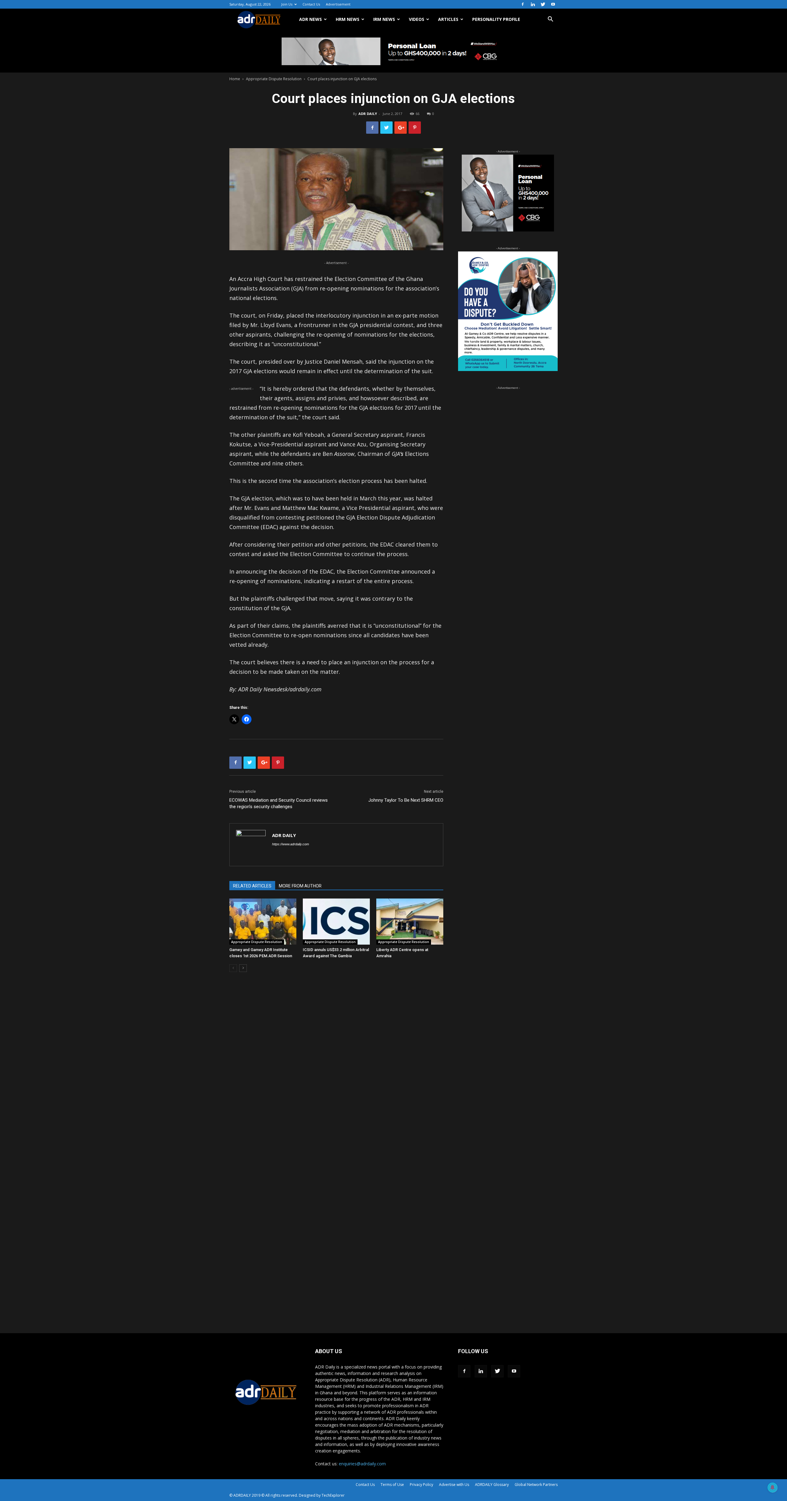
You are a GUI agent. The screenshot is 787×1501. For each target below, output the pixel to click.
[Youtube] (553, 4)
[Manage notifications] (772, 1487)
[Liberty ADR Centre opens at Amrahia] (409, 922)
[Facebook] (522, 4)
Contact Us (311, 4)
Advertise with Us (454, 1484)
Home (234, 78)
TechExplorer (333, 1495)
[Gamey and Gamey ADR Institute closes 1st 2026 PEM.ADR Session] (262, 922)
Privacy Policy (421, 1484)
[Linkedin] (532, 4)
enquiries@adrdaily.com (362, 1464)
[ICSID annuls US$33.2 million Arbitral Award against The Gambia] (336, 922)
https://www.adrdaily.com (290, 844)
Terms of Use (392, 1484)
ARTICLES (448, 19)
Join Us (286, 4)
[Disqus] (336, 1070)
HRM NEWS (347, 19)
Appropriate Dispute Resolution (274, 78)
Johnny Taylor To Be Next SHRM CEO (405, 800)
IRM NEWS (384, 19)
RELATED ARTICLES (252, 885)
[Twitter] (543, 4)
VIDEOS (416, 19)
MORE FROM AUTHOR (300, 885)
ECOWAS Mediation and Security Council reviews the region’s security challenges (278, 803)
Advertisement (338, 4)
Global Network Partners (536, 1484)
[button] (550, 20)
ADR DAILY (367, 113)
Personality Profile (496, 19)
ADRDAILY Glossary (492, 1484)
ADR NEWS (310, 19)
